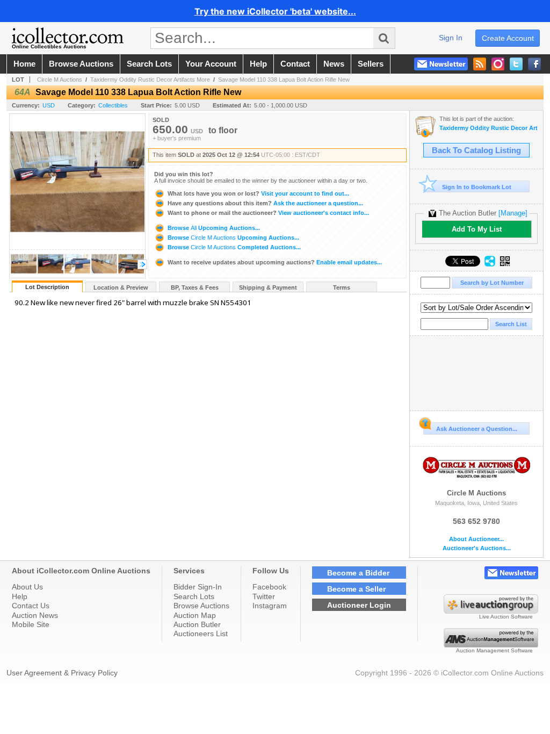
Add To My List (477, 229)
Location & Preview (120, 287)
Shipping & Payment (268, 287)
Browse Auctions (201, 605)
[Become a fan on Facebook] (534, 63)
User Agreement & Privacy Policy (62, 672)
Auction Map (194, 615)
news (333, 64)
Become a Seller (356, 589)
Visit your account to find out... (258, 193)
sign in (450, 37)
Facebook (269, 586)
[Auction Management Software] (491, 645)
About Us (27, 586)
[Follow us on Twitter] (516, 63)
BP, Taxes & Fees (195, 287)
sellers (370, 64)
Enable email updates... (275, 262)
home (24, 64)
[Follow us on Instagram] (497, 63)
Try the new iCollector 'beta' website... (275, 11)
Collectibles (113, 105)
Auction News (35, 615)
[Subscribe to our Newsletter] (441, 63)
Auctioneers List (200, 633)
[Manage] (513, 213)
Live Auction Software (506, 617)
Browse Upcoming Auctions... (213, 228)
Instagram (269, 605)
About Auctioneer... (476, 539)
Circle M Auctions (59, 79)
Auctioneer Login (359, 605)
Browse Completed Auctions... (233, 247)
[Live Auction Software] (491, 611)
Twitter (263, 596)
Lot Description (47, 287)
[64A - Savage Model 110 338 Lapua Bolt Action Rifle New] (23, 275)
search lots (149, 64)
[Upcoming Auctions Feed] (479, 63)
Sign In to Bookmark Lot (476, 187)
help (258, 64)
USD (48, 105)
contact (295, 64)
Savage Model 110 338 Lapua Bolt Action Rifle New (284, 79)
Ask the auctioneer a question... (265, 203)
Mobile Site (30, 624)
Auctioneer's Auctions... (477, 548)
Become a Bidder (358, 573)
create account (508, 38)
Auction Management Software (494, 650)
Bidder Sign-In (197, 586)
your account (210, 64)
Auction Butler (197, 624)
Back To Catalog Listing (476, 150)
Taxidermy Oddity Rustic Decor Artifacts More (150, 79)
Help (19, 596)
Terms (341, 287)
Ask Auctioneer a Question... (476, 429)
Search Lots (193, 596)
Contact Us (30, 605)
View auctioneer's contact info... (268, 213)
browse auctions (81, 64)
